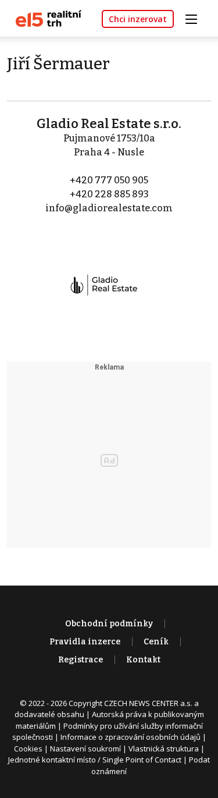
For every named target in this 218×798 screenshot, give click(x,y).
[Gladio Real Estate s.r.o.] (109, 277)
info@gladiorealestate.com (109, 208)
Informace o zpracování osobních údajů (130, 737)
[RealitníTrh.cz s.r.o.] (44, 17)
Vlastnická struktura (163, 748)
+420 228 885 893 (109, 194)
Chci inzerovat (138, 18)
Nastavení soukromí (85, 748)
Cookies (28, 748)
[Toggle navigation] (195, 18)
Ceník (156, 642)
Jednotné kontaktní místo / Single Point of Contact (94, 759)
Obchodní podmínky (109, 624)
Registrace (80, 660)
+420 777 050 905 (109, 180)
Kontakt (143, 660)
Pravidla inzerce (84, 642)
